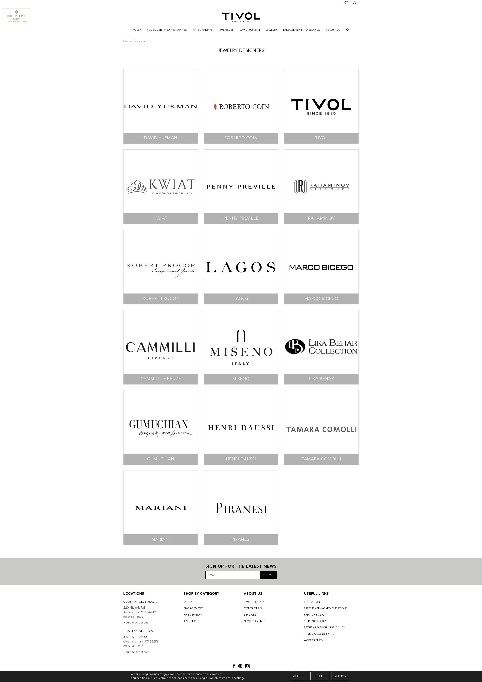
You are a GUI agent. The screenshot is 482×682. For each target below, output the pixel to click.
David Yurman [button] (249, 30)
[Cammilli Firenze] (161, 347)
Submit (268, 575)
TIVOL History (254, 602)
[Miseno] (241, 347)
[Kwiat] (161, 187)
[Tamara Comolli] (321, 427)
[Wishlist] (346, 3)
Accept (298, 676)
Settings (340, 676)
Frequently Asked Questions (325, 608)
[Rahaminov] (321, 187)
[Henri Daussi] (241, 427)
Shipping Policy (315, 621)
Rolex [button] (137, 30)
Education (312, 602)
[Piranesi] (241, 508)
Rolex (188, 602)
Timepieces (191, 621)
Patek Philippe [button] (203, 30)
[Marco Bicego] (321, 267)
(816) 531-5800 (133, 617)
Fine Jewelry (193, 615)
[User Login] (354, 3)
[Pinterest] (240, 666)
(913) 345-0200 (133, 646)
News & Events (255, 621)
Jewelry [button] (272, 30)
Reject (320, 676)
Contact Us (253, 608)
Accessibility (314, 640)
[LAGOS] (241, 267)
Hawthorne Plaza (138, 631)
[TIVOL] (241, 16)
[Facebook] (234, 666)
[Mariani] (161, 508)
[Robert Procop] (161, 267)
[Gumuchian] (161, 427)
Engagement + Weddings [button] (301, 30)
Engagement (193, 608)
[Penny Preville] (241, 187)
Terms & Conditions (319, 634)
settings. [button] (240, 678)
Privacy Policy (315, 615)
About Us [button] (333, 30)
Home (126, 41)
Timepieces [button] (226, 30)
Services (250, 615)
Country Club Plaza (139, 602)
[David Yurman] (161, 106)
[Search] (347, 30)
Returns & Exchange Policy (324, 627)
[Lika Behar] (321, 347)
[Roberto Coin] (241, 106)
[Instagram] (247, 666)
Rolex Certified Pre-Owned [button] (167, 30)
